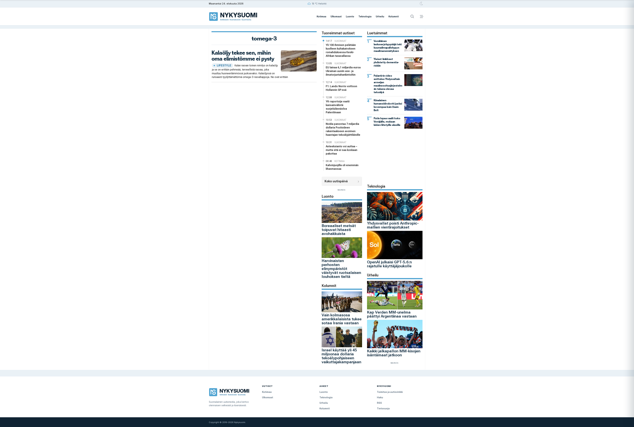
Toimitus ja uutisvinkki (390, 392)
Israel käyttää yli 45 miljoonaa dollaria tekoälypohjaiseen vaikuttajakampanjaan (341, 356)
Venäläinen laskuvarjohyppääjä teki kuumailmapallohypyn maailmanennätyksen (388, 46)
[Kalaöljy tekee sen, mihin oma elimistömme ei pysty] (299, 60)
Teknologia (364, 16)
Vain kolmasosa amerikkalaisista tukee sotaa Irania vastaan (342, 319)
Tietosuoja (383, 408)
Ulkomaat (336, 16)
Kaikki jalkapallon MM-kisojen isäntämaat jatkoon (393, 353)
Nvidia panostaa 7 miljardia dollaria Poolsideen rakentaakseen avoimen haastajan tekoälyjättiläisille (343, 129)
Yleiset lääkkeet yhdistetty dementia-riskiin (386, 62)
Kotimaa (321, 16)
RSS (379, 402)
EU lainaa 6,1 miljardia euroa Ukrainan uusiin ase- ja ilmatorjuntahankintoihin (343, 71)
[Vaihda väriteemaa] (421, 3)
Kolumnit (393, 16)
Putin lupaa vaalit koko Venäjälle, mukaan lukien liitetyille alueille (387, 121)
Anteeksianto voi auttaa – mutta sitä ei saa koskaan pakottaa (341, 150)
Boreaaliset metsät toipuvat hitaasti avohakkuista (339, 229)
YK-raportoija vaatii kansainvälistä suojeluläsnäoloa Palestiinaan (338, 107)
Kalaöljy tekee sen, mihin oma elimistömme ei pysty (242, 55)
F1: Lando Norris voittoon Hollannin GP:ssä (341, 88)
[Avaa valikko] (421, 16)
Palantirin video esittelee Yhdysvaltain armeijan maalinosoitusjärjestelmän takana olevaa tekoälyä (388, 84)
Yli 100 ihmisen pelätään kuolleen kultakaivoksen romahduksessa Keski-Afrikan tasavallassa (341, 50)
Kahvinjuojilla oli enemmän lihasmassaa (342, 167)
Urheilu (380, 16)
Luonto (350, 16)
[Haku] (412, 16)
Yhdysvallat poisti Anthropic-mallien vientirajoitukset (393, 225)
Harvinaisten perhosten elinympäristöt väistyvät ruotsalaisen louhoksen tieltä (341, 268)
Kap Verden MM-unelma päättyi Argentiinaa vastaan (392, 314)
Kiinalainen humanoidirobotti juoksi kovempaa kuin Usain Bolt (388, 105)
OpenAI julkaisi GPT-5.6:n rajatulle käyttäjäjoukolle (389, 264)
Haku (380, 397)
